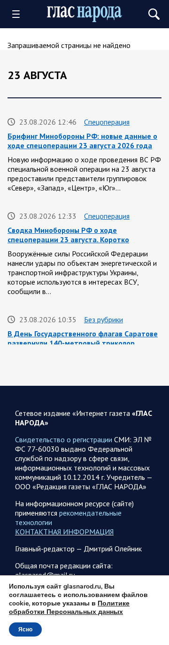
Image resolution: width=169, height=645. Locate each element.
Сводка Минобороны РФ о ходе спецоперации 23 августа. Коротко (68, 234)
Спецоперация (107, 122)
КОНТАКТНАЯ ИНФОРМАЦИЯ (64, 531)
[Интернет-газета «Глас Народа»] (84, 14)
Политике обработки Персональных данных (69, 607)
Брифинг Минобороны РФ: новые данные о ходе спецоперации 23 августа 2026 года (82, 140)
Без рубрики (103, 319)
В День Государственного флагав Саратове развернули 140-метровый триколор (83, 338)
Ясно (25, 629)
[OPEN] (19, 14)
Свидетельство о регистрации (63, 439)
